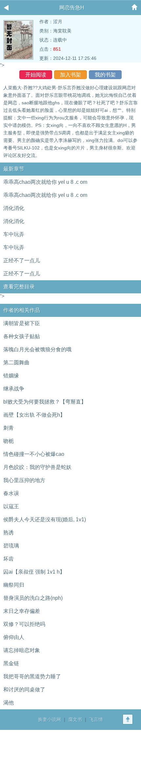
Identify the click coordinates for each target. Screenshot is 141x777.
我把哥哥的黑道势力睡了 (32, 676)
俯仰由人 (13, 637)
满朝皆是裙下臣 (21, 323)
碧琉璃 (11, 545)
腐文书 (75, 719)
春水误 (11, 493)
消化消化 (13, 208)
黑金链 (11, 663)
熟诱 (8, 532)
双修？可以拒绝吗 (24, 624)
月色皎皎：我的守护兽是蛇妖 (37, 467)
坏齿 (8, 558)
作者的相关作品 (21, 310)
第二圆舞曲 (16, 362)
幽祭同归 (13, 585)
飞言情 (96, 719)
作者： (46, 21)
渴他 (8, 702)
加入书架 (70, 75)
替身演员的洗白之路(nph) (33, 598)
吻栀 (8, 441)
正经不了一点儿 (21, 260)
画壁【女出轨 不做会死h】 (34, 415)
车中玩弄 (13, 234)
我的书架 (105, 75)
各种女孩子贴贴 (21, 336)
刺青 (8, 428)
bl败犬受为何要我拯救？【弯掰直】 (44, 402)
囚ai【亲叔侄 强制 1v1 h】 (34, 572)
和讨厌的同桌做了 (24, 689)
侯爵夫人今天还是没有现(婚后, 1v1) (44, 519)
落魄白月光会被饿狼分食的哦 (37, 349)
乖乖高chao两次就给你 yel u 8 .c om (45, 182)
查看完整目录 (19, 286)
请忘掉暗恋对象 (21, 650)
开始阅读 (35, 75)
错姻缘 (11, 375)
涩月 (57, 21)
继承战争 (13, 388)
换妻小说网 (49, 719)
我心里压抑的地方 (24, 480)
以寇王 (11, 506)
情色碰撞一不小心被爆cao (33, 454)
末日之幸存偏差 (21, 611)
